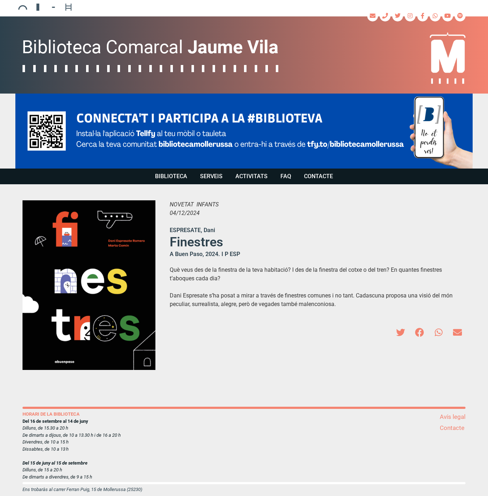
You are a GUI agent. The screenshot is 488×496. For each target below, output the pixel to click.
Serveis (211, 176)
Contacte (318, 176)
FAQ (285, 176)
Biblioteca (171, 176)
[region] (244, 131)
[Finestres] (89, 285)
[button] (244, 131)
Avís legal (452, 416)
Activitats (251, 176)
